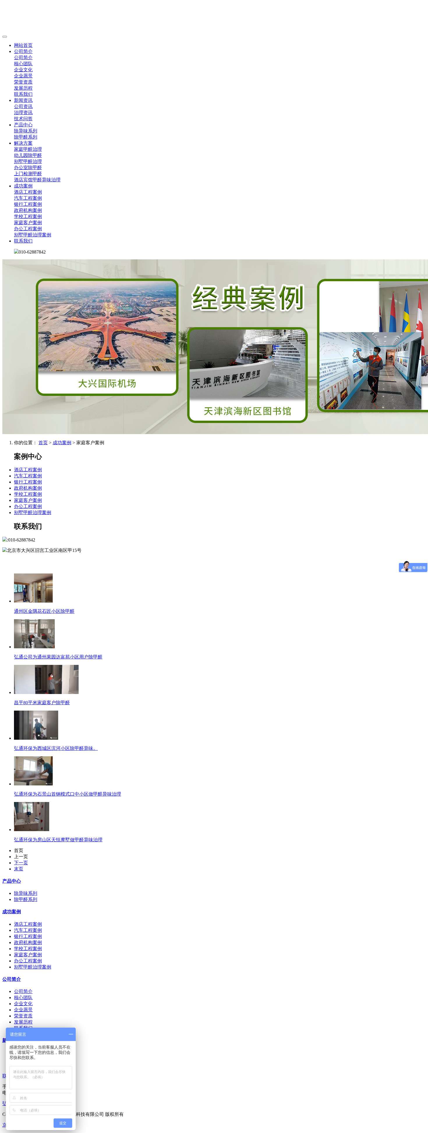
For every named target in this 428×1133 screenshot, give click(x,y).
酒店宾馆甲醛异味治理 (37, 179)
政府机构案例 (28, 210)
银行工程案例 (28, 204)
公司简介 (23, 51)
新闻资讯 (23, 100)
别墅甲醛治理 (28, 161)
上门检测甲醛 (28, 173)
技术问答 (23, 118)
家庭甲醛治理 (28, 149)
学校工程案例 (28, 216)
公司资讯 (23, 106)
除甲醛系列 (25, 136)
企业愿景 (23, 75)
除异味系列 (25, 130)
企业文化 (23, 69)
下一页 (21, 862)
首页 (43, 442)
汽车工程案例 (28, 198)
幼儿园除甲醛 (28, 155)
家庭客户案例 (28, 222)
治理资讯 (23, 112)
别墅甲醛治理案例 (32, 234)
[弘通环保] (214, 17)
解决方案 (23, 143)
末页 (18, 868)
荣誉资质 (23, 81)
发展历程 (23, 88)
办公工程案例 (28, 228)
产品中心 (23, 124)
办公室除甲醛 (28, 167)
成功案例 (23, 185)
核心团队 (23, 63)
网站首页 (23, 45)
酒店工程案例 (28, 192)
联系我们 (23, 94)
